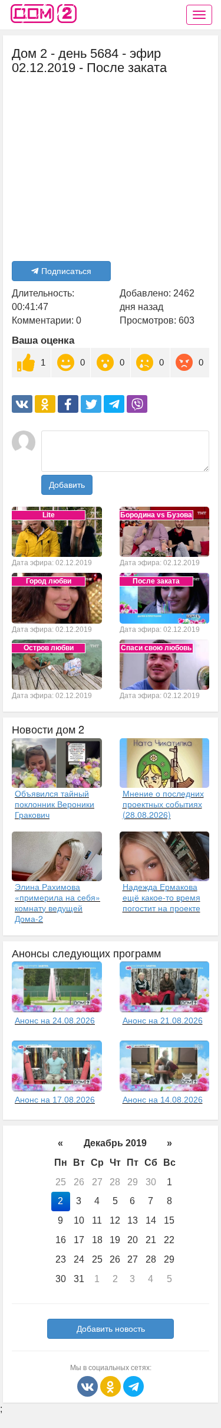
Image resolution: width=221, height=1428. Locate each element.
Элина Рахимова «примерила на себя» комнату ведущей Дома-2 (57, 902)
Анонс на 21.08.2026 (163, 1020)
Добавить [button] (67, 485)
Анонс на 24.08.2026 (55, 1020)
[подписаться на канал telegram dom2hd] (133, 1385)
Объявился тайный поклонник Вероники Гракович (54, 803)
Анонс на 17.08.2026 (55, 1099)
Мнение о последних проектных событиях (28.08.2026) (163, 803)
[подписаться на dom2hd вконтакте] (88, 1385)
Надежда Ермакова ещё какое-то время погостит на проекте (161, 897)
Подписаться (66, 271)
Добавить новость (111, 1329)
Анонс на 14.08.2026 (163, 1099)
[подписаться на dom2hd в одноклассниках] (111, 1385)
